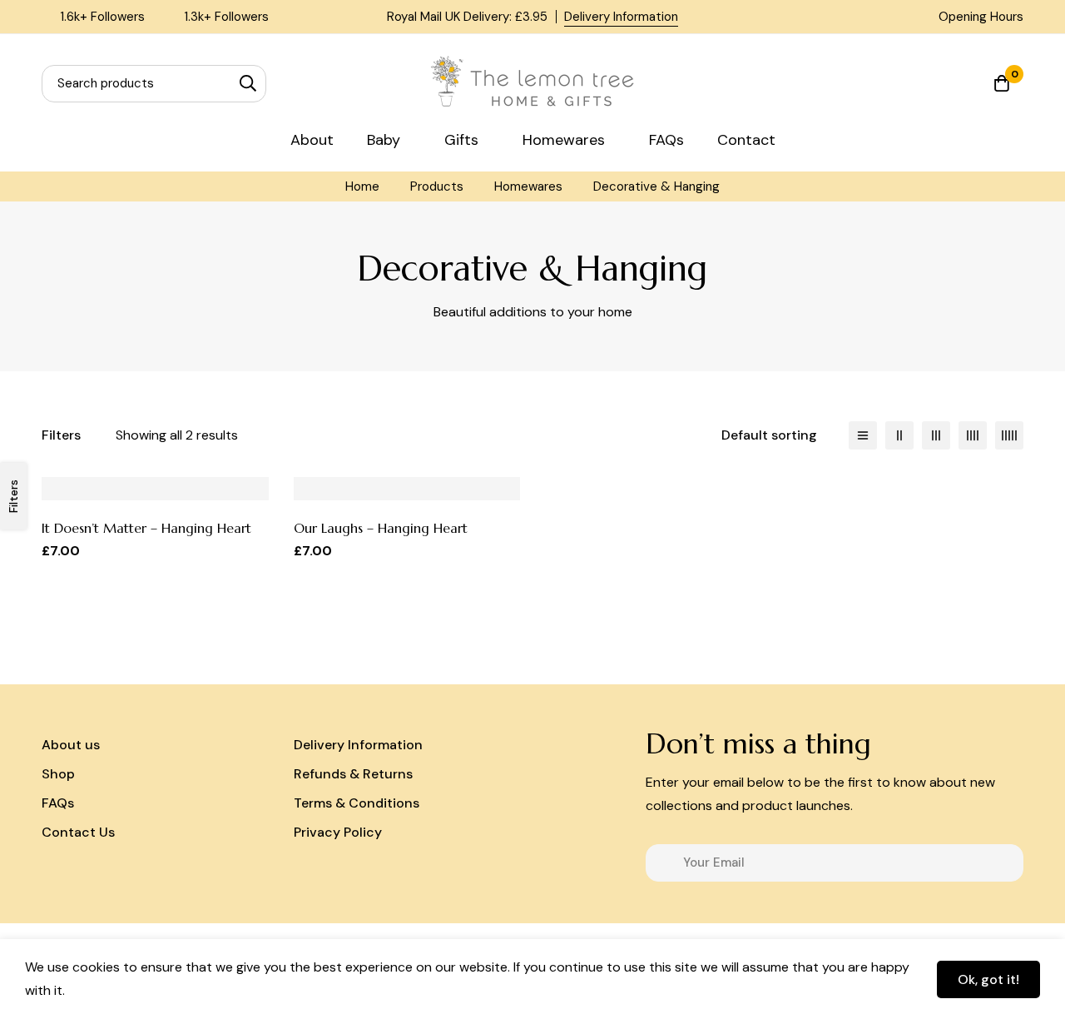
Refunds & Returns (353, 774)
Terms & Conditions (356, 803)
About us (71, 744)
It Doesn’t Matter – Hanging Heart (146, 527)
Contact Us (78, 832)
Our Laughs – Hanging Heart (381, 527)
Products (436, 186)
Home (362, 186)
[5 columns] (1009, 435)
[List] (863, 435)
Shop (58, 774)
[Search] (247, 83)
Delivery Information (621, 16)
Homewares (528, 186)
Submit (1004, 863)
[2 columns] (899, 435)
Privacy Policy (338, 832)
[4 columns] (972, 435)
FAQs (58, 803)
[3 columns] (936, 435)
